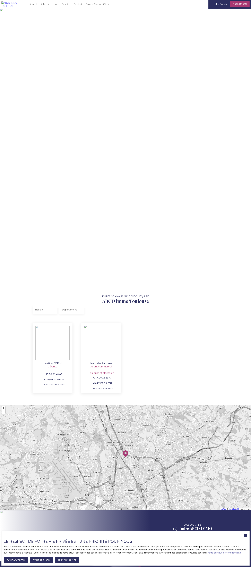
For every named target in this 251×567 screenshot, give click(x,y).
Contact (78, 4)
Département (69, 309)
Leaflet (223, 509)
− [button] (3, 411)
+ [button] (3, 408)
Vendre (66, 4)
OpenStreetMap (234, 509)
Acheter (45, 4)
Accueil (33, 4)
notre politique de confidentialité (224, 552)
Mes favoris (221, 4)
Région (39, 309)
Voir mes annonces (54, 384)
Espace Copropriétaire (98, 4)
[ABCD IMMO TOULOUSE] (13, 4)
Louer (56, 4)
